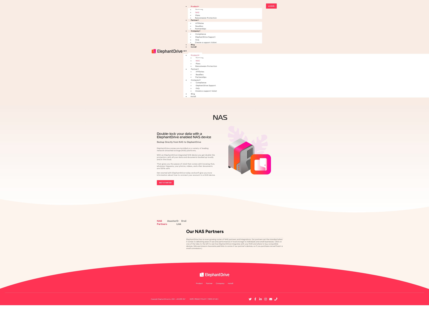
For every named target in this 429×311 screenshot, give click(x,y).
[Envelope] (270, 299)
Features (199, 9)
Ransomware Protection (206, 18)
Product (194, 6)
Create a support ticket (206, 42)
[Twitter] (250, 299)
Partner (194, 20)
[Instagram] (265, 299)
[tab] (162, 223)
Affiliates (199, 23)
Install (193, 47)
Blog (193, 45)
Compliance (200, 34)
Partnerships (200, 29)
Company (195, 31)
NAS (197, 12)
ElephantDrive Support (205, 37)
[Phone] (275, 299)
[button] (222, 51)
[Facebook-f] (255, 299)
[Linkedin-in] (260, 299)
